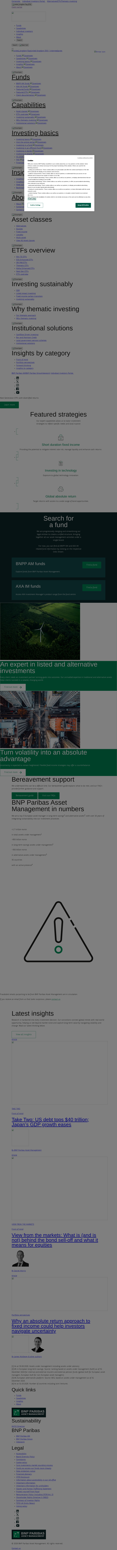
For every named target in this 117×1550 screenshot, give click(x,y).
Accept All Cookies (83, 205)
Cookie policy (32, 199)
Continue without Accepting (85, 157)
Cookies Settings (35, 205)
